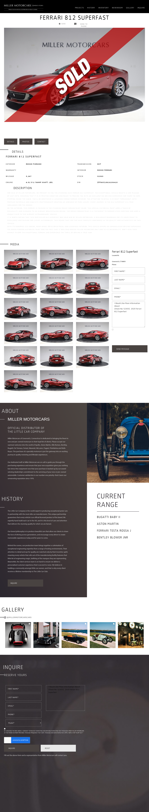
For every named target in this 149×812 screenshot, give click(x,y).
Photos (25, 141)
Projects (79, 7)
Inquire (141, 7)
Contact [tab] (42, 141)
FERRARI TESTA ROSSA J (114, 530)
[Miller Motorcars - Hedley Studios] (23, 6)
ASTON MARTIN (108, 523)
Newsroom (117, 7)
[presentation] (6, 83)
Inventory (103, 7)
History (91, 7)
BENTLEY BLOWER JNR (112, 537)
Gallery (130, 7)
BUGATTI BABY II (108, 517)
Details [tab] (10, 141)
